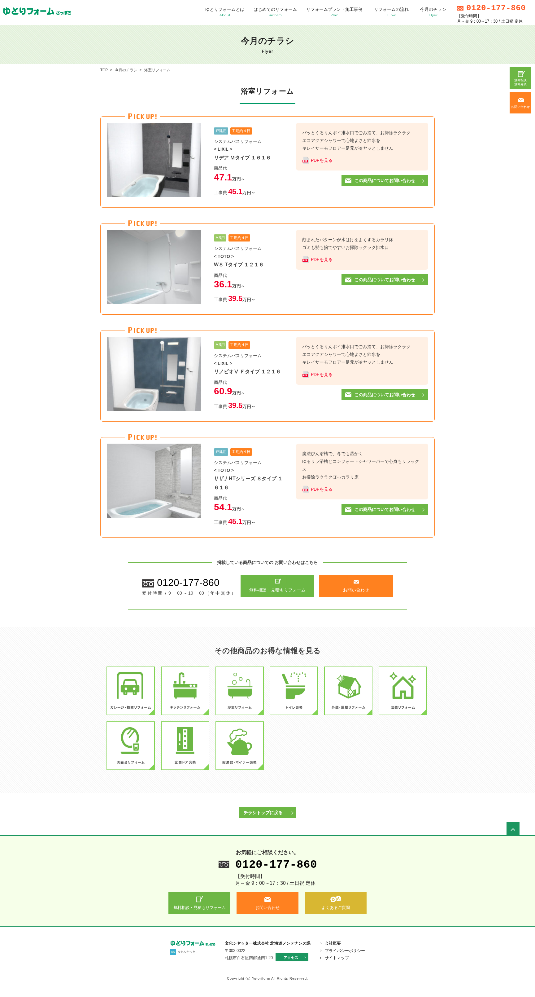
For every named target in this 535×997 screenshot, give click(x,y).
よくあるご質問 (336, 907)
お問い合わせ (520, 107)
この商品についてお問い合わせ (384, 180)
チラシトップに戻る (263, 812)
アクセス (291, 957)
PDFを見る (322, 160)
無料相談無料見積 (520, 82)
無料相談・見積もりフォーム (277, 589)
